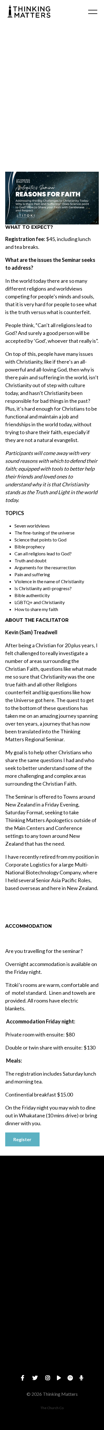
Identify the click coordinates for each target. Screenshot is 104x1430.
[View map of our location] (52, 1286)
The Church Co (52, 1408)
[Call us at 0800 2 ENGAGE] (52, 1237)
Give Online (52, 1368)
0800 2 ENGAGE (52, 1269)
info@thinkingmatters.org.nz (51, 1220)
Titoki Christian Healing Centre (47, 139)
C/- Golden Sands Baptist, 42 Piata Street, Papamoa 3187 (51, 1318)
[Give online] (52, 1335)
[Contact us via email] (52, 1188)
